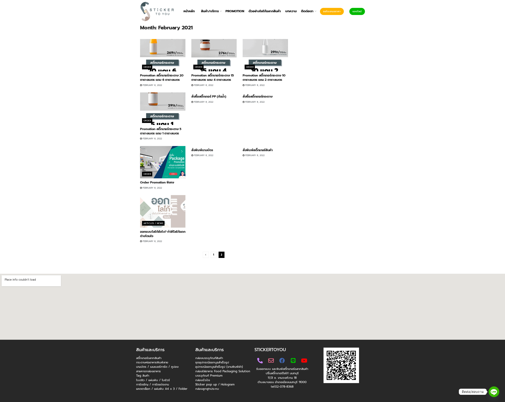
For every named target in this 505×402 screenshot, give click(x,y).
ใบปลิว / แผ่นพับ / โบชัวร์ (153, 380)
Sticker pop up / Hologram (215, 384)
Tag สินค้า (142, 375)
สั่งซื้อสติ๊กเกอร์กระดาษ (258, 96)
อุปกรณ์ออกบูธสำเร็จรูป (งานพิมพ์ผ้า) (219, 367)
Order (147, 67)
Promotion (234, 11)
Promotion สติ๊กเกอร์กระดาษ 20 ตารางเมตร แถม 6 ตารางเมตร (161, 77)
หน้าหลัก (189, 11)
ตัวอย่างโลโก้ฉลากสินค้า (265, 11)
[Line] (494, 391)
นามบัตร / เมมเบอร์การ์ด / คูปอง (157, 367)
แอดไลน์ (357, 11)
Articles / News (153, 223)
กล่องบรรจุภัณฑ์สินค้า (209, 358)
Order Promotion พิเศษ (157, 182)
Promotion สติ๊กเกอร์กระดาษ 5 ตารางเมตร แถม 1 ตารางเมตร (160, 131)
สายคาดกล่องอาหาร (148, 371)
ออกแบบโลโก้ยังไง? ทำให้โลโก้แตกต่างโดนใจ (162, 233)
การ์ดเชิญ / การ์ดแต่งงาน (152, 384)
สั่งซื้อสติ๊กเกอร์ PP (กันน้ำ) (208, 96)
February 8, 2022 (152, 85)
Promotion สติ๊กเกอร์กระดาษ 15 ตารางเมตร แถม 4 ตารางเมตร (212, 77)
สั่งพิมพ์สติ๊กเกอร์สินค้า (258, 150)
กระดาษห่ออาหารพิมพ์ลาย (152, 362)
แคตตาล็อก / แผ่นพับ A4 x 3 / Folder (161, 389)
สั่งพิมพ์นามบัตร (202, 150)
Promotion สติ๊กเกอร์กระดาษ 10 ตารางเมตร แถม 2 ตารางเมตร (264, 77)
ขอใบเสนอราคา (332, 11)
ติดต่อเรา (307, 11)
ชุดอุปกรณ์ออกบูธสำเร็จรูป (212, 362)
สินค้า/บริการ (210, 11)
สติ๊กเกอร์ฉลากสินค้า (148, 358)
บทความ (291, 11)
